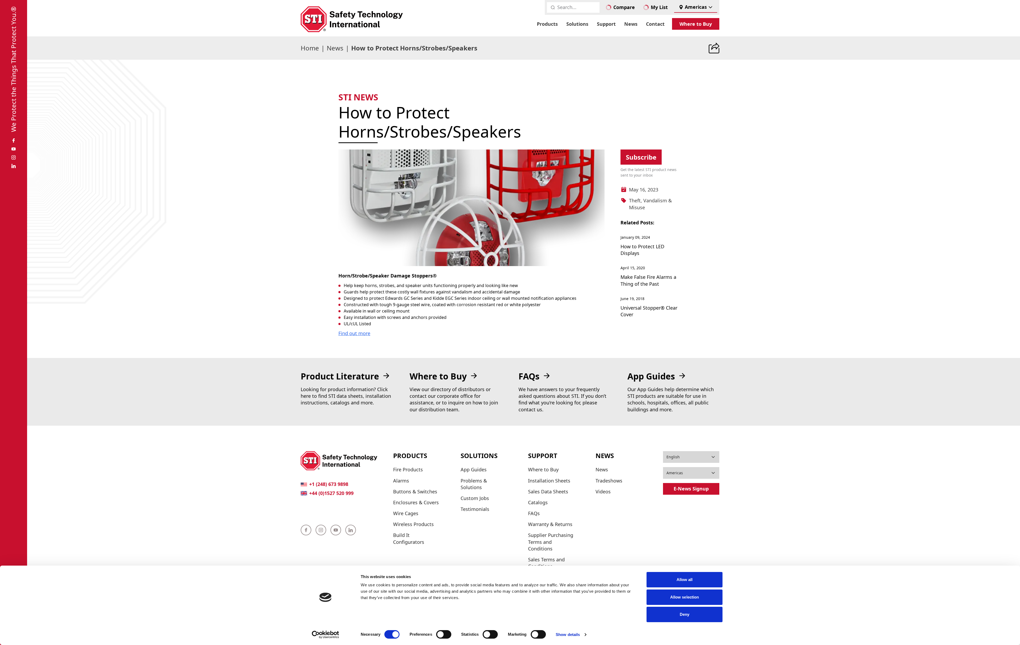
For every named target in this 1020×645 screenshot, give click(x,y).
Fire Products (408, 469)
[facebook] (13, 140)
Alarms (401, 480)
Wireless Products (413, 524)
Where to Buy (695, 24)
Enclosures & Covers (416, 502)
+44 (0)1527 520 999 (331, 493)
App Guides (474, 469)
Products (547, 24)
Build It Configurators (408, 538)
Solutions (577, 24)
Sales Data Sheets (548, 491)
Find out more (354, 333)
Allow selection (684, 597)
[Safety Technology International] (352, 19)
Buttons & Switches (415, 491)
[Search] (552, 7)
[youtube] (13, 149)
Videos (603, 491)
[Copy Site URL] (714, 48)
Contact (655, 24)
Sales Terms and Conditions (546, 562)
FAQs (534, 513)
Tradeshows (609, 480)
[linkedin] (13, 166)
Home (310, 48)
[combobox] (695, 7)
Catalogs (538, 502)
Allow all (685, 579)
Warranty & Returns (550, 524)
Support (606, 24)
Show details (568, 634)
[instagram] (13, 157)
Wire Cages (405, 513)
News (631, 24)
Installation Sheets (549, 480)
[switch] (443, 634)
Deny (684, 614)
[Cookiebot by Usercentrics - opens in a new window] (325, 635)
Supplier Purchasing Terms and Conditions (550, 542)
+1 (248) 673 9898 (328, 484)
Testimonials (475, 509)
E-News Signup (691, 488)
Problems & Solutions (474, 483)
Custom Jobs (475, 498)
